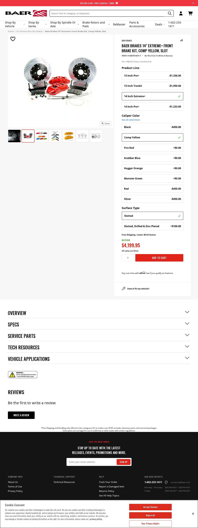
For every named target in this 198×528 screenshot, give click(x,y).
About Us (13, 482)
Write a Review (21, 415)
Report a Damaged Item (111, 486)
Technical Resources (64, 482)
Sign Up (123, 462)
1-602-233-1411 (175, 24)
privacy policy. (96, 519)
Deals (158, 24)
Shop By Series (33, 24)
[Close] (193, 513)
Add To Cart (159, 258)
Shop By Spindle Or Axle (62, 24)
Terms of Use (15, 486)
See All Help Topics (109, 495)
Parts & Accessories (137, 24)
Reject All (150, 515)
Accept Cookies (150, 506)
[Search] (169, 13)
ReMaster (119, 24)
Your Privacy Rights (150, 523)
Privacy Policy (15, 491)
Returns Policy (106, 491)
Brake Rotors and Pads (93, 24)
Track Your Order (108, 482)
